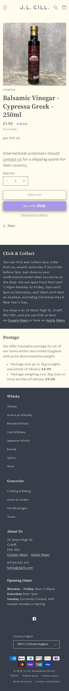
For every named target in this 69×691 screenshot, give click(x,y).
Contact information (48, 681)
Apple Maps (55, 320)
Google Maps (18, 320)
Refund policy (31, 675)
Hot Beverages (17, 508)
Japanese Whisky (18, 441)
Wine (10, 466)
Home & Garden (18, 500)
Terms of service (22, 681)
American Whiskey (20, 415)
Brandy (12, 449)
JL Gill (27, 671)
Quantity (9, 173)
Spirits (11, 458)
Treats (11, 517)
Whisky (12, 406)
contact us (12, 159)
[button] (5, 7)
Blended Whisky (18, 424)
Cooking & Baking (19, 491)
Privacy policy (51, 675)
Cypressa (9, 89)
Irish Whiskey (16, 432)
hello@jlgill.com (20, 568)
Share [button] (11, 226)
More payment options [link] (34, 215)
